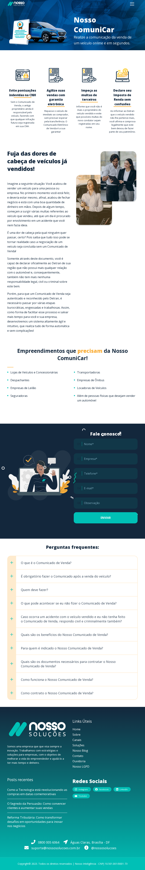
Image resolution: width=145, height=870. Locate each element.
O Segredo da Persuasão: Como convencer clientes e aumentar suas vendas (36, 805)
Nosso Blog (80, 751)
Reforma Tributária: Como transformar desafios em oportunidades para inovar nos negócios (35, 821)
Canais (76, 740)
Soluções (78, 745)
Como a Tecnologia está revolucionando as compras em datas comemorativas (37, 792)
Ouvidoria (78, 761)
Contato (77, 756)
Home (76, 729)
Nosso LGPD (80, 766)
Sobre (76, 735)
